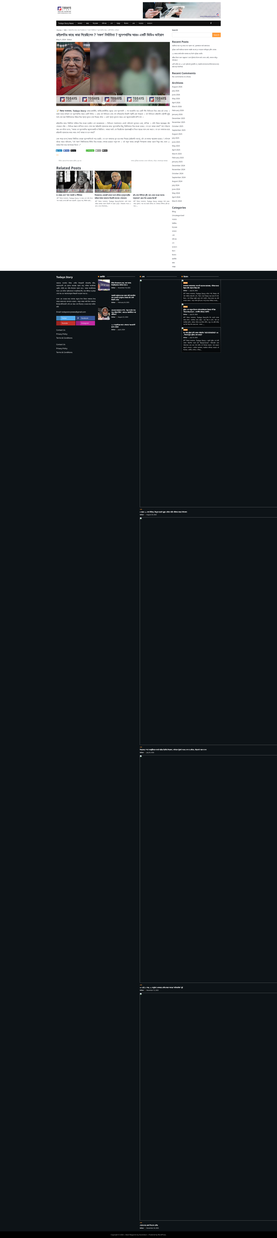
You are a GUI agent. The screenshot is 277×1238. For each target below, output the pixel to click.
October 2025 (177, 126)
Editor (69, 39)
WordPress (162, 1235)
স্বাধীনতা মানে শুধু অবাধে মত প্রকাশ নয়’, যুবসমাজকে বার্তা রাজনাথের (190, 45)
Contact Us (60, 330)
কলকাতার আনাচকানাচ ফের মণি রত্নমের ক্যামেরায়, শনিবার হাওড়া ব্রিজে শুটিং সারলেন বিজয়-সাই (201, 286)
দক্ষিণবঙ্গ (104, 23)
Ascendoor (143, 1235)
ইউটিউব (174, 223)
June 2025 (176, 142)
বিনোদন (126, 23)
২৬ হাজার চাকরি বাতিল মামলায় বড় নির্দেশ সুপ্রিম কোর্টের (187, 53)
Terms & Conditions (64, 338)
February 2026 (178, 110)
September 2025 (178, 130)
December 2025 (178, 118)
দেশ (111, 23)
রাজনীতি (174, 259)
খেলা (133, 23)
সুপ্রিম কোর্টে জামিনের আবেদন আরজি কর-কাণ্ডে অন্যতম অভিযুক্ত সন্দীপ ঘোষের (194, 49)
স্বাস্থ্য (118, 23)
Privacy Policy (61, 334)
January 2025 (177, 161)
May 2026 (176, 98)
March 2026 (177, 106)
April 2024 (176, 197)
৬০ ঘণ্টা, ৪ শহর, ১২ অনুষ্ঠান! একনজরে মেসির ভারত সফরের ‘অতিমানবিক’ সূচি (161, 987)
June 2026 (176, 94)
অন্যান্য (141, 23)
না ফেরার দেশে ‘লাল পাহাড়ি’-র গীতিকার (69, 195)
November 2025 (178, 122)
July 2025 (175, 138)
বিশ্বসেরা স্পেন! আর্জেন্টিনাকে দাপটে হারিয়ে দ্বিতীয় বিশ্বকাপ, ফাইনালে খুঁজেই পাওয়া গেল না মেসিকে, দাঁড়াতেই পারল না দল (173, 749)
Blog (174, 211)
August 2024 (177, 181)
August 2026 (177, 87)
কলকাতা (80, 23)
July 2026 (175, 91)
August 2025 (177, 134)
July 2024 (175, 185)
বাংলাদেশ (149, 23)
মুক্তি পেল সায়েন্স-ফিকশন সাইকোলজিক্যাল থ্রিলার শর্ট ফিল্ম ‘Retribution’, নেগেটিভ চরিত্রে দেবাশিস (199, 310)
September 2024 (178, 177)
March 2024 (177, 201)
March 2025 (177, 154)
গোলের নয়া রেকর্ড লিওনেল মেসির (149, 1225)
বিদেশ (173, 251)
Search (175, 30)
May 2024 (176, 193)
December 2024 (178, 165)
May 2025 (176, 146)
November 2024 (178, 169)
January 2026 (177, 114)
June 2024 (176, 189)
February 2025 (178, 157)
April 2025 (176, 150)
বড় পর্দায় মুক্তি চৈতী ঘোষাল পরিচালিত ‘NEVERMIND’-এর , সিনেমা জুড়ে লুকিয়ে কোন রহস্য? (200, 333)
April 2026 (176, 102)
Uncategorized (178, 215)
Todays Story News (66, 23)
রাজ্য (87, 23)
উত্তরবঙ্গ (95, 23)
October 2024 (177, 173)
